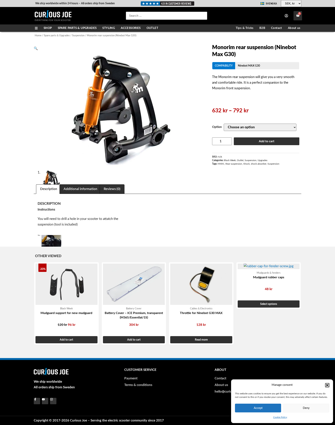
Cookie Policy (280, 417)
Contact (276, 28)
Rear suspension (233, 164)
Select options (268, 304)
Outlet (152, 28)
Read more (201, 339)
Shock (246, 164)
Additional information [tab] (80, 189)
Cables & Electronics (201, 308)
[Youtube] (45, 401)
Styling (108, 28)
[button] (327, 385)
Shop (48, 28)
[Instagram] (53, 401)
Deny (306, 408)
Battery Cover (134, 308)
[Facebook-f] (37, 401)
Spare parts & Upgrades (77, 28)
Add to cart (266, 141)
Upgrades (262, 160)
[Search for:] (166, 16)
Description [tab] (48, 189)
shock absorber (258, 164)
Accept (258, 408)
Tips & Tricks (245, 28)
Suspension (78, 35)
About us (294, 28)
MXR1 (221, 164)
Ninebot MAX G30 (249, 65)
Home (38, 35)
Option (217, 126)
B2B (262, 28)
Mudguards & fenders (269, 273)
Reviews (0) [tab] (112, 189)
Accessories (131, 28)
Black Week (230, 160)
